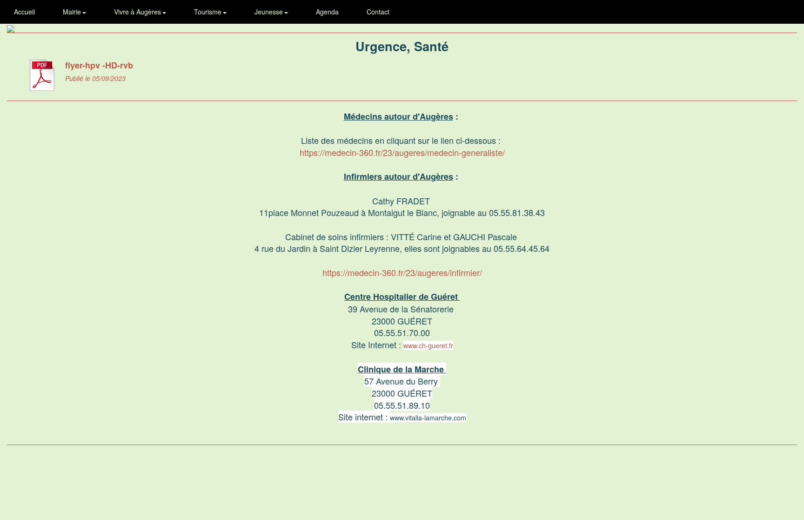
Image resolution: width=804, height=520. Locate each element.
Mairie (73, 11)
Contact (378, 11)
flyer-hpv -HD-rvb (99, 65)
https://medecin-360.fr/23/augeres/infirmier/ (402, 272)
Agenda (327, 11)
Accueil (24, 11)
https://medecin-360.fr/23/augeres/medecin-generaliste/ (402, 152)
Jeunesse (270, 11)
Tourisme (208, 11)
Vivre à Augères (138, 11)
